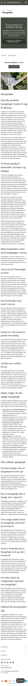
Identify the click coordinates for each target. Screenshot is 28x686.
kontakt (20, 637)
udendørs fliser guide (21, 286)
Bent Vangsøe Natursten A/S (12, 671)
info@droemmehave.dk (6, 667)
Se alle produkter (14, 66)
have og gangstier (16, 317)
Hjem (3, 10)
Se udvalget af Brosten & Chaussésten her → (14, 41)
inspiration (21, 626)
